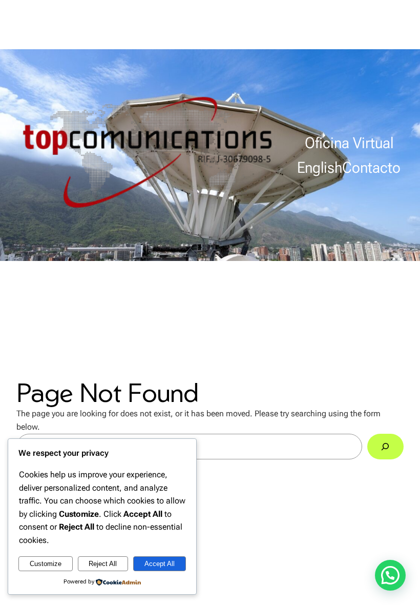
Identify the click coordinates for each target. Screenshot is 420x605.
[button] (390, 575)
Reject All (103, 564)
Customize (45, 564)
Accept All (159, 564)
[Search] (385, 446)
